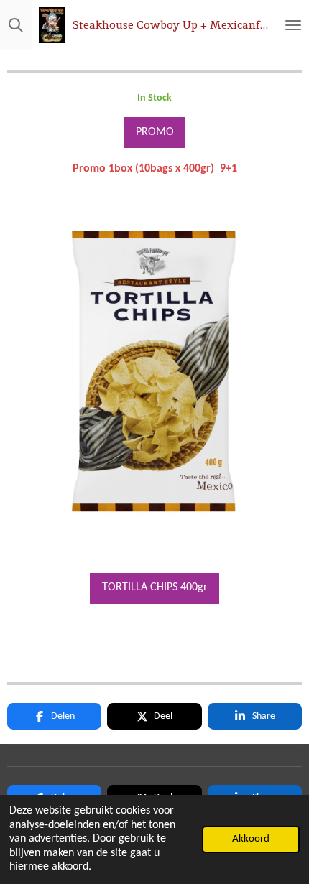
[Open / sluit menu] (293, 25)
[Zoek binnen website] (16, 25)
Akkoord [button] (250, 839)
